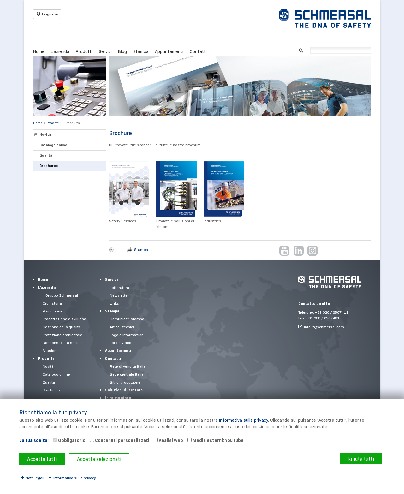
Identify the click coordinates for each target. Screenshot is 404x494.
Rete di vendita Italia (128, 366)
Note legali (35, 477)
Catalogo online (53, 145)
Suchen (301, 50)
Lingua (48, 14)
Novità (45, 134)
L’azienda (60, 51)
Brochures (72, 123)
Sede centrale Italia (127, 374)
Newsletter (119, 295)
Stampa (141, 51)
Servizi (105, 51)
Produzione (52, 311)
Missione (51, 350)
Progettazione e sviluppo (64, 319)
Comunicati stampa (127, 319)
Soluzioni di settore (124, 390)
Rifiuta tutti (361, 459)
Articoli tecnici (122, 326)
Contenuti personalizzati (121, 440)
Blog (122, 51)
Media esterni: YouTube (218, 440)
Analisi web (170, 440)
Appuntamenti (169, 51)
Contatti (198, 51)
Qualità (45, 155)
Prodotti (84, 51)
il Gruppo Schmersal (60, 295)
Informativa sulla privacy (243, 420)
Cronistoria (52, 303)
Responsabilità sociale (63, 342)
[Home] (325, 18)
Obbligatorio (71, 440)
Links (114, 303)
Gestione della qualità (62, 326)
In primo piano (118, 398)
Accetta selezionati (99, 459)
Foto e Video (120, 342)
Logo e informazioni (127, 334)
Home (39, 51)
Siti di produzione (125, 382)
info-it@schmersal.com (324, 326)
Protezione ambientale (62, 334)
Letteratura (119, 287)
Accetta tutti (42, 459)
